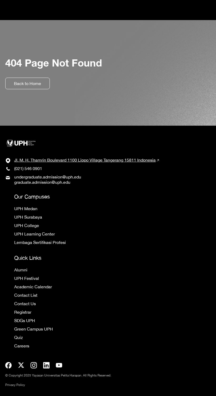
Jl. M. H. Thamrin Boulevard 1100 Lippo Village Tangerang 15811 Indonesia (85, 160)
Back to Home (27, 83)
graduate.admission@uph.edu (42, 182)
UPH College (26, 225)
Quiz (18, 337)
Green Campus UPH (33, 329)
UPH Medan (25, 208)
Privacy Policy (15, 385)
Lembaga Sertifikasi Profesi (40, 242)
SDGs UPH (24, 320)
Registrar (22, 312)
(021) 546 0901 (28, 168)
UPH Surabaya (28, 217)
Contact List (25, 295)
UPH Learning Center (34, 234)
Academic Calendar (33, 286)
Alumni (20, 269)
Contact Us (25, 303)
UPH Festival (26, 278)
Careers (21, 345)
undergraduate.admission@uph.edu (47, 177)
